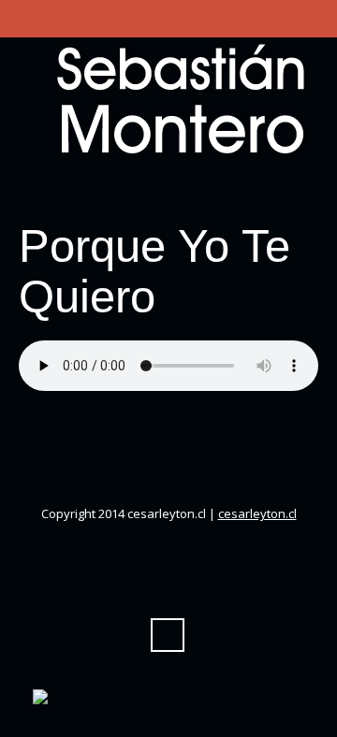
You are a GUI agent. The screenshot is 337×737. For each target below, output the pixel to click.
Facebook (83, 192)
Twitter (49, 192)
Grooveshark (285, 192)
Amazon (117, 192)
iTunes (184, 192)
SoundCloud (218, 192)
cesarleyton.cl (257, 513)
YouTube (151, 192)
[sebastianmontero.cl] (168, 98)
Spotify (252, 192)
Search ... (167, 635)
